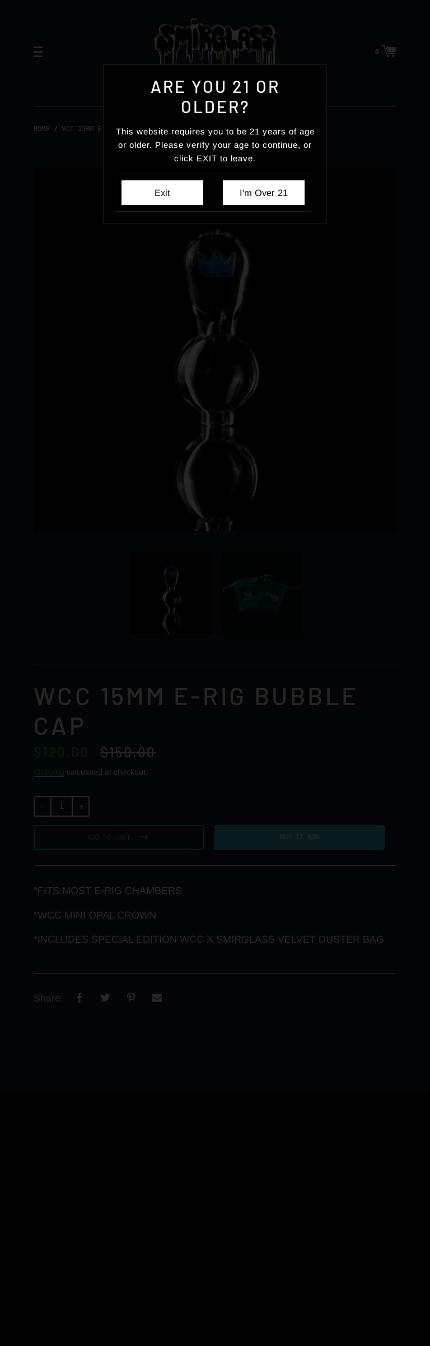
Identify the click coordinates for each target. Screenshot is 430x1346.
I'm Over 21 (264, 193)
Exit (162, 193)
